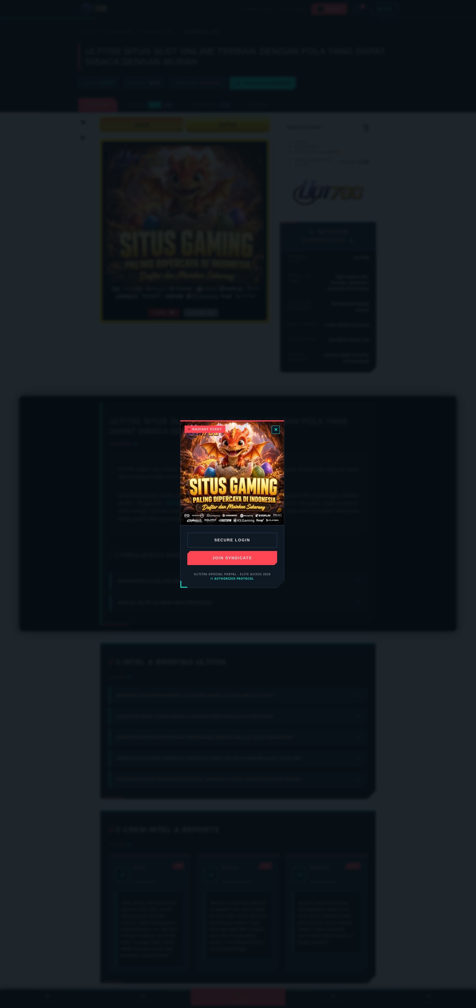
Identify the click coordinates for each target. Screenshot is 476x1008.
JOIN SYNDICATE (232, 558)
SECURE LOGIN (232, 540)
